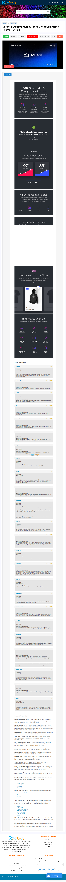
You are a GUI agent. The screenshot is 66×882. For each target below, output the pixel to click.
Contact (16, 859)
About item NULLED (16, 870)
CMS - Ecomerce (48, 842)
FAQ (16, 861)
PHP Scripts (48, 844)
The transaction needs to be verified (16, 865)
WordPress (13, 23)
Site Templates (48, 849)
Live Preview (8, 67)
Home (4, 23)
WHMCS (48, 846)
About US (16, 863)
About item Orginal (16, 868)
